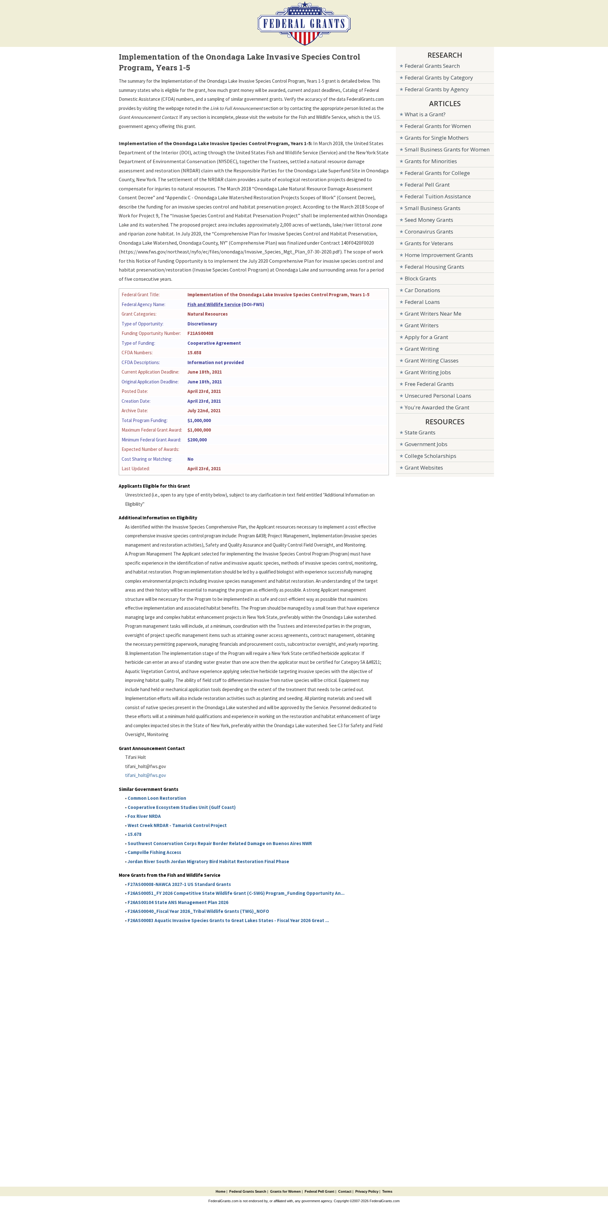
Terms (387, 1191)
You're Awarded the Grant (437, 407)
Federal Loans (422, 301)
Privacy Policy (366, 1191)
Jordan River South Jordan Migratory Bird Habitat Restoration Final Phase (208, 861)
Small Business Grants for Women (447, 149)
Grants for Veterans (429, 243)
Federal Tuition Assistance (438, 196)
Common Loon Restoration (157, 798)
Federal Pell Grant (427, 184)
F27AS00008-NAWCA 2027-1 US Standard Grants (179, 884)
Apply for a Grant (426, 337)
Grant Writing (422, 348)
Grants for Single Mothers (437, 137)
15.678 (135, 834)
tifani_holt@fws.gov (145, 775)
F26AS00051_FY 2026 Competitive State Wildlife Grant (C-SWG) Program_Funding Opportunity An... (236, 893)
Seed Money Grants (429, 219)
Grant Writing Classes (432, 360)
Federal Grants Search (432, 65)
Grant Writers (422, 325)
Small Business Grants (432, 208)
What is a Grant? (425, 114)
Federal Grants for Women (438, 126)
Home (220, 1191)
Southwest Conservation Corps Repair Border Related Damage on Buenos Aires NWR (220, 843)
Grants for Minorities (431, 161)
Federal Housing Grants (434, 266)
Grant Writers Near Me (433, 313)
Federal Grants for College (437, 172)
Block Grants (420, 278)
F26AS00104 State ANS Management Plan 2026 (178, 902)
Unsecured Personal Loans (438, 395)
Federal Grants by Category (439, 77)
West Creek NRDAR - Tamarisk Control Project (177, 825)
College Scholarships (430, 455)
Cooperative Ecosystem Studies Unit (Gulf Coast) (182, 807)
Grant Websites (424, 467)
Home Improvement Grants (439, 255)
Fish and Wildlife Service (214, 304)
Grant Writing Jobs (428, 372)
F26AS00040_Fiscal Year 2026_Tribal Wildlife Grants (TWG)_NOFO (198, 911)
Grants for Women (285, 1191)
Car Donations (422, 290)
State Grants (420, 432)
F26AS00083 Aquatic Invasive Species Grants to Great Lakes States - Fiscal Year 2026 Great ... (228, 920)
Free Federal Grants (429, 384)
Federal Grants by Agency (437, 89)
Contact (345, 1191)
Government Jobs (426, 444)
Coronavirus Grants (429, 231)
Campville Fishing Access (154, 852)
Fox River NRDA (144, 816)
